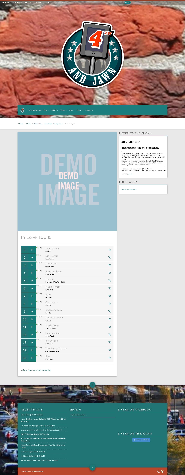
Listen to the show (35, 110)
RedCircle (130, 174)
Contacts (61, 2)
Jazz (41, 124)
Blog (50, 2)
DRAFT (53, 110)
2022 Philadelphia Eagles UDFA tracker (35, 434)
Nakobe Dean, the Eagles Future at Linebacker (38, 426)
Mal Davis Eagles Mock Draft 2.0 (33, 452)
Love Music (48, 124)
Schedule (18, 2)
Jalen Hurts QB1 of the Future (32, 415)
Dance (36, 124)
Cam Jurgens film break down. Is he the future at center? (41, 430)
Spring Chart (58, 124)
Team (29, 2)
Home (7, 2)
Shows (62, 110)
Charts (28, 124)
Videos (40, 2)
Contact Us (89, 110)
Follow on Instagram (142, 440)
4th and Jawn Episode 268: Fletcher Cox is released (39, 460)
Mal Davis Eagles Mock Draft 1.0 (33, 456)
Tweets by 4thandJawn (128, 189)
